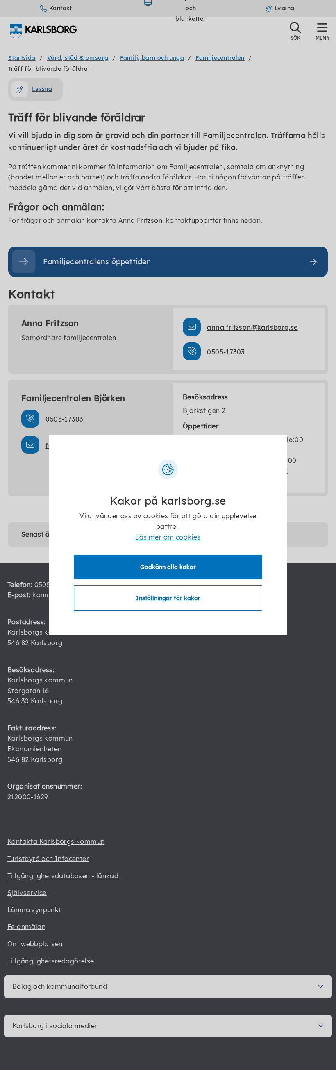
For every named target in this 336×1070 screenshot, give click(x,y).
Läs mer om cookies (167, 537)
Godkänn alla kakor (168, 567)
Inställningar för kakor (168, 598)
